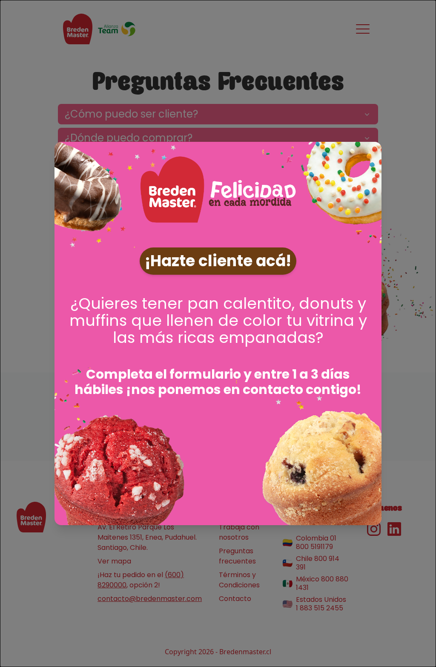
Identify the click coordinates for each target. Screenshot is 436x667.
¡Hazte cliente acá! (218, 261)
